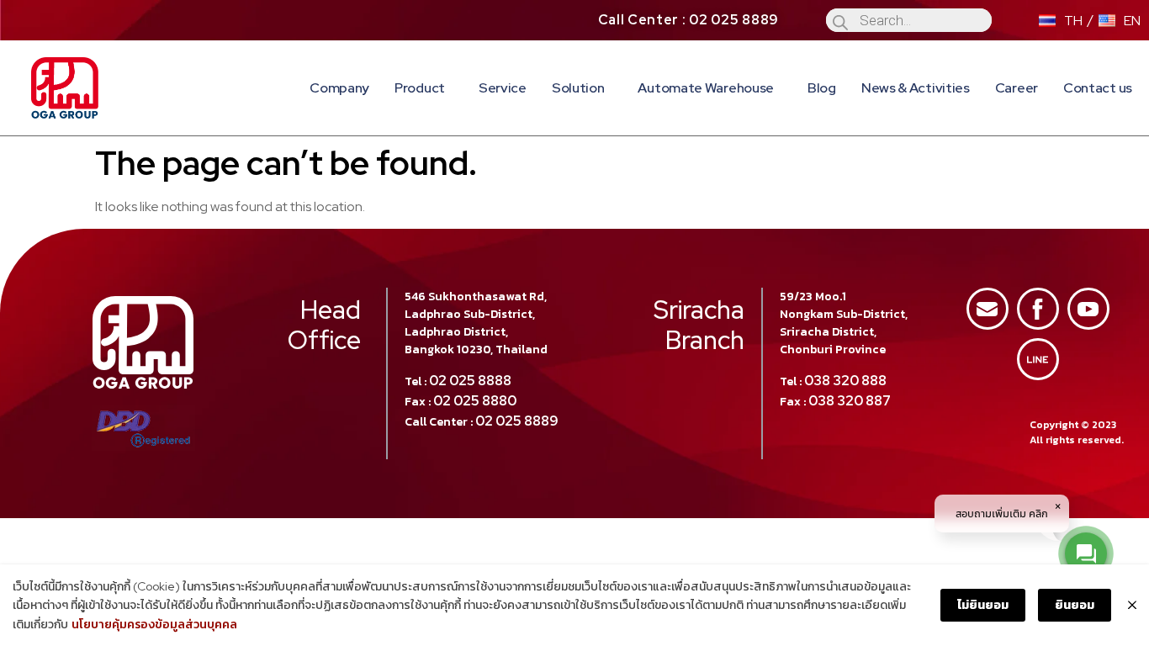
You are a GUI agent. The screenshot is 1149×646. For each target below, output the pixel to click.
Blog (821, 88)
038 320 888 (845, 380)
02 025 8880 (474, 401)
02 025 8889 (517, 421)
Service (503, 88)
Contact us (1097, 88)
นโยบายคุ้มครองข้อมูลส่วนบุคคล (154, 624)
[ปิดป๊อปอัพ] (1132, 606)
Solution (578, 88)
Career (1016, 88)
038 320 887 (849, 401)
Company (339, 88)
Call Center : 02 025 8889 (689, 20)
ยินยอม (1074, 604)
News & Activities (915, 88)
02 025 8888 (470, 380)
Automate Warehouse (706, 88)
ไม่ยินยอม (983, 604)
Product (419, 88)
